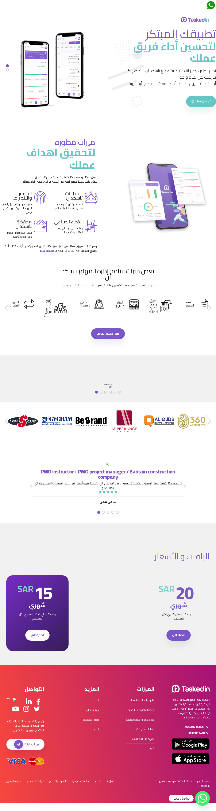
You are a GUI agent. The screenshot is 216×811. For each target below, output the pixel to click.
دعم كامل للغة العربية (143, 738)
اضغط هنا (47, 250)
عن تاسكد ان (93, 709)
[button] (209, 308)
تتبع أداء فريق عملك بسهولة (140, 719)
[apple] (190, 759)
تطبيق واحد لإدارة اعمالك (142, 700)
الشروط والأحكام (57, 781)
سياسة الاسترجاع (35, 781)
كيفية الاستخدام (91, 719)
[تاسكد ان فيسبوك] (38, 702)
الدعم (97, 729)
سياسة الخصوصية (80, 781)
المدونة (96, 700)
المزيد (152, 748)
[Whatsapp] (202, 798)
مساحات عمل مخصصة (143, 729)
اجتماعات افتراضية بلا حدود (141, 709)
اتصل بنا (110, 781)
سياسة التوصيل (13, 781)
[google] (190, 744)
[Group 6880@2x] (190, 689)
